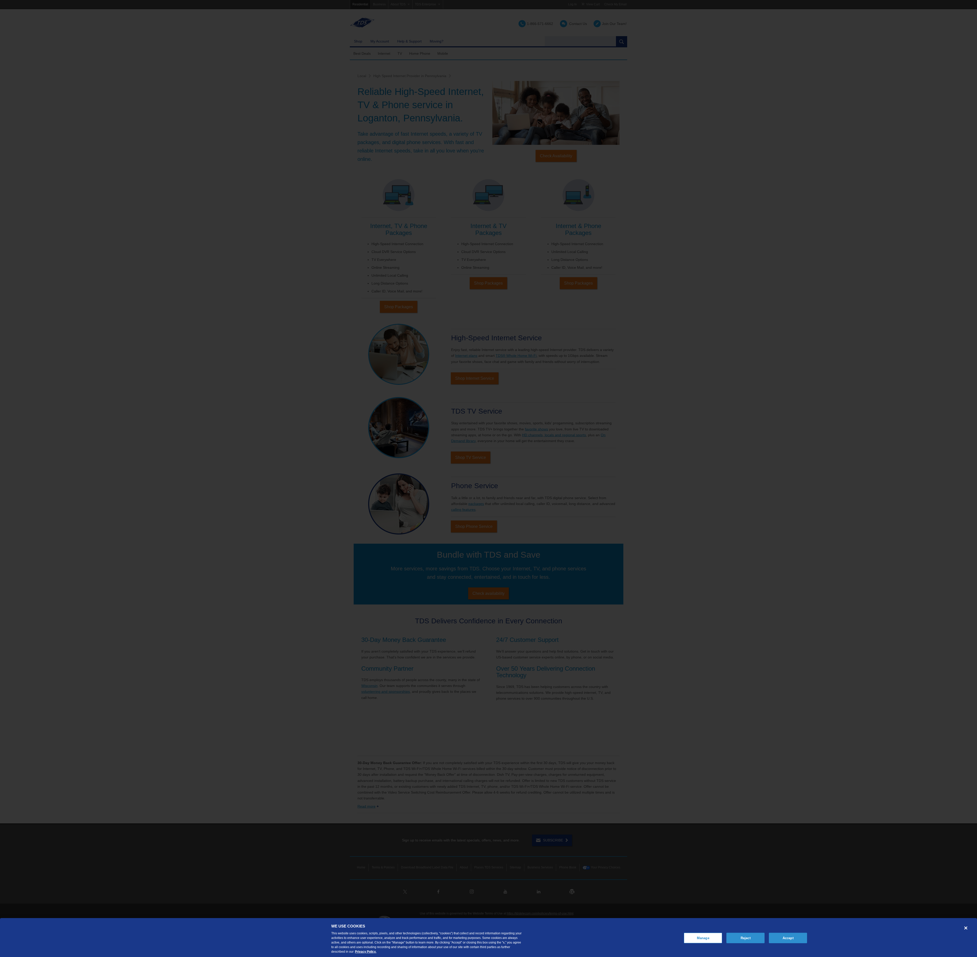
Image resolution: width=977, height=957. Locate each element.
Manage (703, 938)
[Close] (965, 928)
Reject (746, 938)
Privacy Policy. (365, 951)
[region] (488, 937)
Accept (788, 938)
